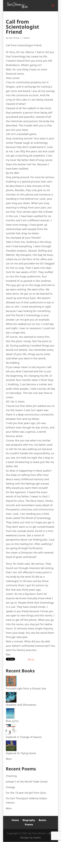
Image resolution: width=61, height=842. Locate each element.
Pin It (31, 659)
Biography (29, 820)
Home (15, 820)
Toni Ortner (14, 38)
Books (42, 820)
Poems (27, 38)
